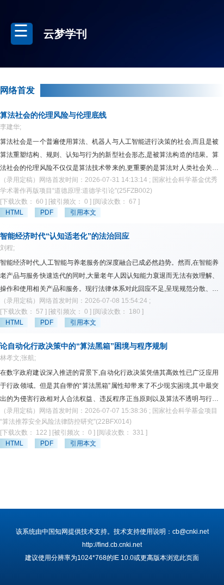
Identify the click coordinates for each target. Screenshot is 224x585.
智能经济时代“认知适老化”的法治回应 (64, 235)
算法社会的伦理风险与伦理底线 (53, 115)
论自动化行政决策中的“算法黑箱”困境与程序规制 (83, 346)
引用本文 (83, 212)
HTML (14, 212)
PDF (46, 212)
